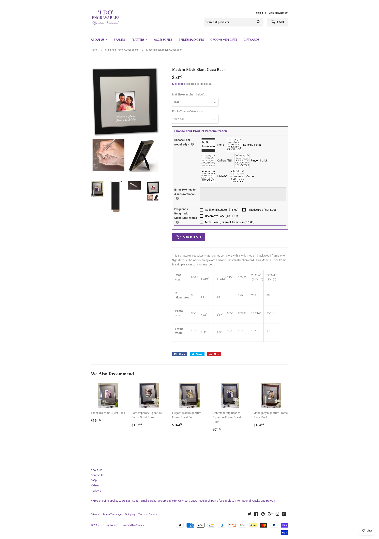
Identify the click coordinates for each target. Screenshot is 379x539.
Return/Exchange (112, 514)
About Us (98, 39)
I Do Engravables (108, 525)
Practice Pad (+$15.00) (262, 209)
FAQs (94, 480)
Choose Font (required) (187, 142)
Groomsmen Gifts (223, 39)
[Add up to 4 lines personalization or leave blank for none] (177, 198)
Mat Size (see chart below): (188, 94)
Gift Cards (251, 39)
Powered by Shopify (133, 525)
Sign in (260, 12)
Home (94, 49)
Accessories (163, 39)
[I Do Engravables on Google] (270, 514)
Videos (95, 485)
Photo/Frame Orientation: (188, 111)
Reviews (96, 490)
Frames (119, 39)
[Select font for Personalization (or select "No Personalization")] (192, 144)
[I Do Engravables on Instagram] (278, 514)
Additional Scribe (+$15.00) (221, 209)
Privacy (95, 514)
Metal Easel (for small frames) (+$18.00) (229, 222)
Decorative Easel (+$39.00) (221, 216)
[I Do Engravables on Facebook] (256, 514)
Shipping (177, 83)
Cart (280, 22)
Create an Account (278, 12)
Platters (138, 39)
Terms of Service (147, 514)
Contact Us (97, 475)
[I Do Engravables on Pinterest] (263, 514)
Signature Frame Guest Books (122, 49)
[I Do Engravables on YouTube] (284, 514)
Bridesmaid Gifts (191, 39)
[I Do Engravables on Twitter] (249, 514)
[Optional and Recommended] (177, 222)
